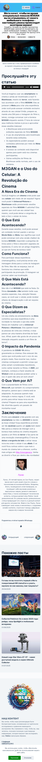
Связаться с (8, 744)
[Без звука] (31, 87)
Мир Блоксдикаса (24, 452)
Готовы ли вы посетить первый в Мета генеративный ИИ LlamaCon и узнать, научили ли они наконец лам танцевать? (20, 583)
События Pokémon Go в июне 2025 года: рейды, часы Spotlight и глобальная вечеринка (20, 621)
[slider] (36, 87)
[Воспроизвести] (4, 87)
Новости (31, 37)
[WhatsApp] (21, 526)
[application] (21, 87)
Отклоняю (27, 758)
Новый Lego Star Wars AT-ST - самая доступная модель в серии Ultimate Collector (18, 660)
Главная (6, 742)
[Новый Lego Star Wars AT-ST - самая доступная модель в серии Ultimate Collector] (21, 643)
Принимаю (14, 758)
